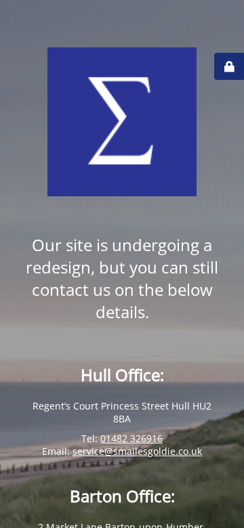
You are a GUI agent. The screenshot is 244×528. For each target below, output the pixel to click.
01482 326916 (131, 438)
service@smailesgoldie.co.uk (137, 451)
